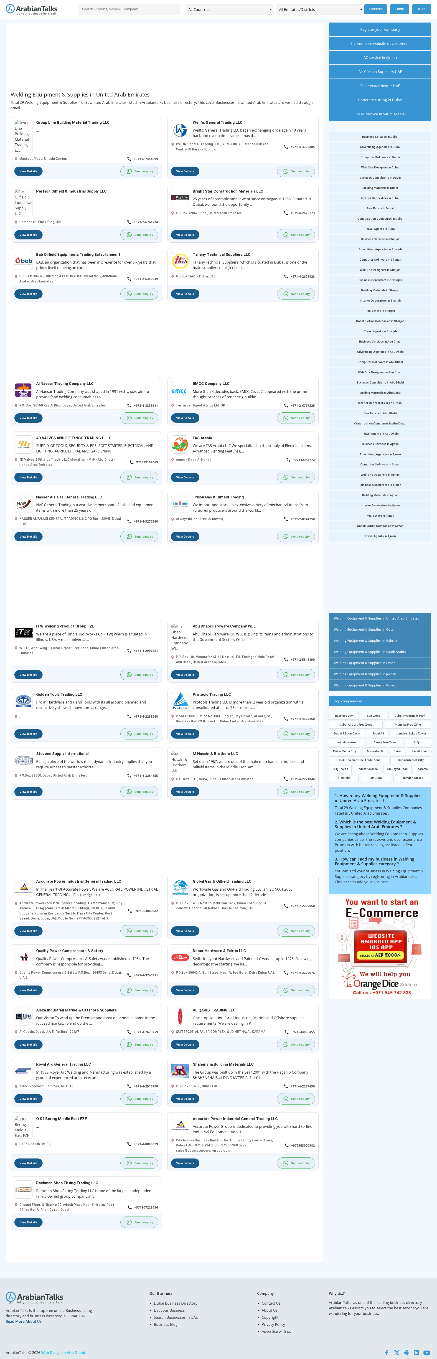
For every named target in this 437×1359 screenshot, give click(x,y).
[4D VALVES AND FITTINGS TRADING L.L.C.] (24, 444)
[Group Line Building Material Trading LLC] (24, 136)
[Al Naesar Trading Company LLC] (24, 389)
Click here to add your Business (362, 881)
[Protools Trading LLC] (180, 700)
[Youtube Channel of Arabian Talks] (426, 1352)
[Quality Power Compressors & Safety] (24, 957)
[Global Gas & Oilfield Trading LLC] (180, 887)
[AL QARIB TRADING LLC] (180, 1016)
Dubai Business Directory (175, 1303)
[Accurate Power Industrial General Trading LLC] (24, 887)
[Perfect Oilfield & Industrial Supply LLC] (24, 202)
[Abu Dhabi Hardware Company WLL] (180, 637)
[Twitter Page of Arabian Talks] (396, 1352)
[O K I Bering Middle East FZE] (24, 1126)
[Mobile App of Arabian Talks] (406, 1352)
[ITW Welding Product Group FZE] (24, 632)
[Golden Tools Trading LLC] (24, 700)
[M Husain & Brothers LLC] (180, 761)
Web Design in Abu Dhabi (63, 1352)
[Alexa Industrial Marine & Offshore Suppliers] (24, 1016)
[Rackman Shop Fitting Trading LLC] (24, 1189)
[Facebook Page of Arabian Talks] (386, 1352)
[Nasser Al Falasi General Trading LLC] (24, 503)
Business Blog (166, 1324)
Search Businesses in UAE (176, 1317)
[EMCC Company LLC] (180, 389)
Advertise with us (276, 1331)
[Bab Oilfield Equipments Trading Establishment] (24, 260)
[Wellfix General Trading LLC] (180, 128)
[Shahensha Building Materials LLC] (180, 1070)
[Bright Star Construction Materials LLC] (180, 197)
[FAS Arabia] (180, 444)
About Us (270, 1310)
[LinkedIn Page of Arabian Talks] (416, 1352)
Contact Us (271, 1303)
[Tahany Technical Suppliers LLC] (180, 260)
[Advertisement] (147, 59)
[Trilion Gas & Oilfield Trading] (180, 503)
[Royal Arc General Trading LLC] (24, 1070)
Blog (421, 9)
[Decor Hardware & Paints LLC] (180, 957)
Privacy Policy (273, 1324)
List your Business (169, 1310)
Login (399, 9)
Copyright (270, 1317)
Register (376, 9)
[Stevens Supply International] (24, 759)
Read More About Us (24, 1321)
